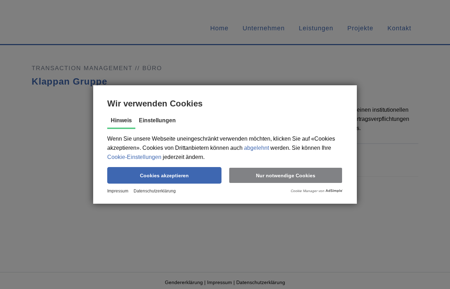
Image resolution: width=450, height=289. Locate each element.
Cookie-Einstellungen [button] (134, 157)
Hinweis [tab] (121, 120)
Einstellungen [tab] (157, 120)
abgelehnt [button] (256, 148)
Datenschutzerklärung (155, 191)
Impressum (117, 191)
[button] (164, 175)
